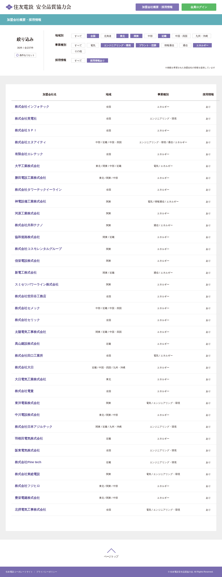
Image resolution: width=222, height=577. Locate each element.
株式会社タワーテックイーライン (38, 189)
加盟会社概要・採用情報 (157, 7)
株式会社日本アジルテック (33, 426)
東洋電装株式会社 (27, 403)
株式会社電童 (24, 391)
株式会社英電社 (26, 118)
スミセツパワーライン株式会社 (37, 284)
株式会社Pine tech (28, 462)
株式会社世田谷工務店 (30, 296)
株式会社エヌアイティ (30, 142)
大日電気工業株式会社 (30, 379)
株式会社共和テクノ (29, 225)
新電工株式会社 (26, 272)
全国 (93, 36)
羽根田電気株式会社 (29, 438)
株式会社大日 (24, 367)
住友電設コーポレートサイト (19, 572)
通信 (185, 45)
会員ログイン (199, 7)
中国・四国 (181, 36)
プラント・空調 (147, 45)
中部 (150, 36)
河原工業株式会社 (27, 213)
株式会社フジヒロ (27, 486)
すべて (78, 36)
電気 (93, 45)
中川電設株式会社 (27, 414)
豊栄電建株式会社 (27, 497)
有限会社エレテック (29, 154)
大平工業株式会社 (27, 166)
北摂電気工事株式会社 (30, 509)
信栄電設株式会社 (27, 260)
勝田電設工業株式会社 (30, 177)
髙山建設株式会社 (27, 343)
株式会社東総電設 (27, 474)
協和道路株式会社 (27, 237)
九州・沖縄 (202, 36)
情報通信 (169, 45)
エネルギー (202, 45)
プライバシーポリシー (46, 572)
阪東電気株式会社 (27, 450)
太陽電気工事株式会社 (30, 332)
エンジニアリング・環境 (117, 45)
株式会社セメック (27, 308)
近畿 (164, 36)
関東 (136, 36)
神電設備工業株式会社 (30, 201)
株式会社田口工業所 (29, 355)
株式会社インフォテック (32, 106)
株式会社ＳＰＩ (26, 130)
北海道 (107, 36)
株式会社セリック (27, 320)
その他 (78, 51)
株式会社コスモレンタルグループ (38, 249)
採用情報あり (97, 60)
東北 (122, 36)
